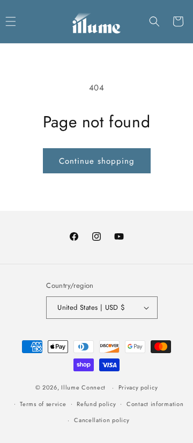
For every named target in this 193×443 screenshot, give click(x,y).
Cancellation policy (101, 420)
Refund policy (96, 404)
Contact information (155, 404)
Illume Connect (83, 387)
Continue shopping (97, 161)
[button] (154, 21)
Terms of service (43, 404)
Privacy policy (138, 387)
